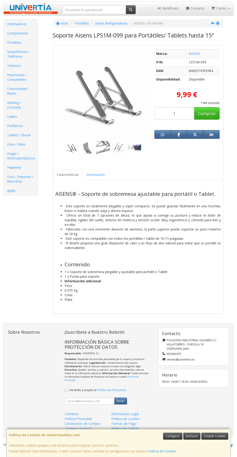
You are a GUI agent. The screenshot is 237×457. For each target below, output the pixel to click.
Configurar (173, 436)
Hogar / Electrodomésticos (21, 155)
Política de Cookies (162, 451)
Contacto (197, 8)
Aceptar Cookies (215, 436)
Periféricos (15, 126)
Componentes (17, 33)
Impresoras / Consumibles (16, 77)
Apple (11, 190)
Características (68, 174)
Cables (12, 116)
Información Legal (125, 414)
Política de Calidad (125, 428)
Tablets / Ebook (19, 135)
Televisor (14, 65)
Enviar (121, 401)
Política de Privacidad (111, 390)
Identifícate (170, 8)
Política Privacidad (78, 419)
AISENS (194, 53)
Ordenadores (17, 24)
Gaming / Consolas (14, 104)
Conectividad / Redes (17, 91)
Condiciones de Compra (82, 423)
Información (96, 174)
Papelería (14, 167)
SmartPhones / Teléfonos (18, 54)
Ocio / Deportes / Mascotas (20, 178)
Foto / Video (16, 144)
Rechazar (192, 436)
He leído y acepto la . (98, 390)
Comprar (207, 113)
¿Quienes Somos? (78, 428)
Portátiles (14, 42)
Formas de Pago (123, 423)
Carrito (221, 8)
